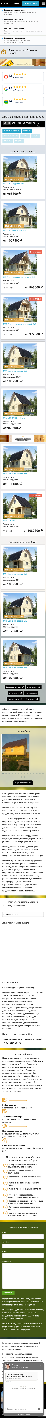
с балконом (27, 131)
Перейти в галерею (22, 783)
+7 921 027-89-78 (10, 3)
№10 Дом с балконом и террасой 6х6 (19, 324)
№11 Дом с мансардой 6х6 (15, 371)
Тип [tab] (8, 123)
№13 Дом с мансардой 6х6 (15, 474)
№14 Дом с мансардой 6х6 (15, 574)
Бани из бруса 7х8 (32, 699)
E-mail (4, 1252)
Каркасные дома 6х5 (15, 699)
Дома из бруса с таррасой (15, 687)
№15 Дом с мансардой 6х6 (15, 621)
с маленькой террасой (11, 131)
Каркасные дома (31, 693)
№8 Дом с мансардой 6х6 (14, 230)
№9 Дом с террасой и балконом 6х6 (19, 277)
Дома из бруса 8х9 (15, 693)
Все (38, 126)
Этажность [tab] (30, 123)
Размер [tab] (17, 123)
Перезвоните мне (30, 3)
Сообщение (6, 1261)
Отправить (8, 1293)
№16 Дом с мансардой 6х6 (15, 668)
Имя (4, 1233)
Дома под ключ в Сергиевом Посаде (23, 51)
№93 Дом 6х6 (9, 520)
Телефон (5, 1242)
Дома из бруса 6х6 (33, 687)
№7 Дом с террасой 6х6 (13, 183)
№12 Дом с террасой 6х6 (14, 418)
